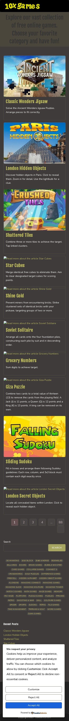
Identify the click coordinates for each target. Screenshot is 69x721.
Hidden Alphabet (28, 578)
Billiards (12, 565)
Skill (38, 600)
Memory (58, 591)
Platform (21, 596)
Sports (22, 605)
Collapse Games (35, 569)
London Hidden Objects (26, 168)
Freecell (12, 578)
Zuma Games (34, 613)
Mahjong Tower (54, 587)
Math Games (30, 591)
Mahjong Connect (30, 583)
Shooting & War (25, 600)
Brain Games (35, 565)
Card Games (18, 569)
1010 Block (27, 560)
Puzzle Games (36, 596)
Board (22, 565)
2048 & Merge (42, 560)
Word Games (54, 609)
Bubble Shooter (53, 565)
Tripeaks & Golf (37, 609)
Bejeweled (56, 560)
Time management (17, 609)
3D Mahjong (12, 560)
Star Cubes (15, 265)
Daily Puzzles (32, 574)
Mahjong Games (51, 583)
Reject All (33, 697)
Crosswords (15, 574)
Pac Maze (9, 596)
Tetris (42, 605)
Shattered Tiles (19, 235)
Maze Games (45, 591)
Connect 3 (51, 569)
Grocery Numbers (21, 360)
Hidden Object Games (50, 578)
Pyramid (60, 596)
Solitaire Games (52, 600)
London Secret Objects (25, 496)
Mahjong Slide (13, 587)
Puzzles (49, 596)
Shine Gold (15, 295)
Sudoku (33, 605)
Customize (33, 689)
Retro (11, 600)
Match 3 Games (14, 591)
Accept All (34, 705)
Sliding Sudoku (19, 461)
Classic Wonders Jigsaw (27, 101)
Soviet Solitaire (19, 330)
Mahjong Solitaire (33, 587)
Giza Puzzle (15, 386)
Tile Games (53, 605)
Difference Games (50, 574)
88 (61, 522)
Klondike (14, 583)
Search (7, 541)
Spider (13, 605)
